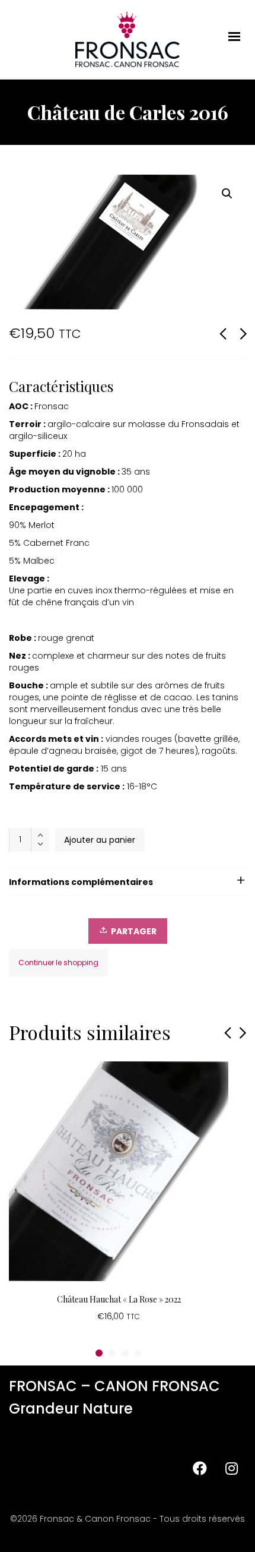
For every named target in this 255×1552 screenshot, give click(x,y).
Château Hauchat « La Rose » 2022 (119, 1299)
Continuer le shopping (58, 962)
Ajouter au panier (99, 840)
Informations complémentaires (81, 882)
